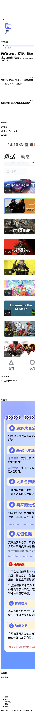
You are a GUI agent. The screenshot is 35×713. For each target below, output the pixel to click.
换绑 (6, 704)
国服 (6, 45)
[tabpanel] (17, 126)
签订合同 (8, 702)
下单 (6, 697)
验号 (6, 699)
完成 (6, 706)
